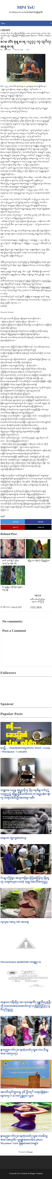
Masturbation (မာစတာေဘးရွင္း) (20, 961)
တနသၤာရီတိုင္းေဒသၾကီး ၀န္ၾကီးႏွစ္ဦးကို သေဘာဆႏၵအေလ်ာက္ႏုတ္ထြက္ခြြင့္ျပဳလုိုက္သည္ (25, 1006)
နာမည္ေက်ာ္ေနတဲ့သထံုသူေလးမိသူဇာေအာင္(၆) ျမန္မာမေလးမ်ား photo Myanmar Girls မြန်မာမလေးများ (24, 1139)
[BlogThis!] (34, 607)
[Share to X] (36, 607)
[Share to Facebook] (38, 607)
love (27, 50)
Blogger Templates (36, 1173)
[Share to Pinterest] (40, 607)
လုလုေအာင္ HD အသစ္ (14, 921)
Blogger (30, 1152)
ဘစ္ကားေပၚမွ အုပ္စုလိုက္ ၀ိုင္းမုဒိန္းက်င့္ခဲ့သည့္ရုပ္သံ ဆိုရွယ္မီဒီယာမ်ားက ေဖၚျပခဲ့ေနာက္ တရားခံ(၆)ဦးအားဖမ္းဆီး (25, 794)
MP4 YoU (26, 7)
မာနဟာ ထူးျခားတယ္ (13, 837)
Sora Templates (22, 1173)
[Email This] (31, 607)
